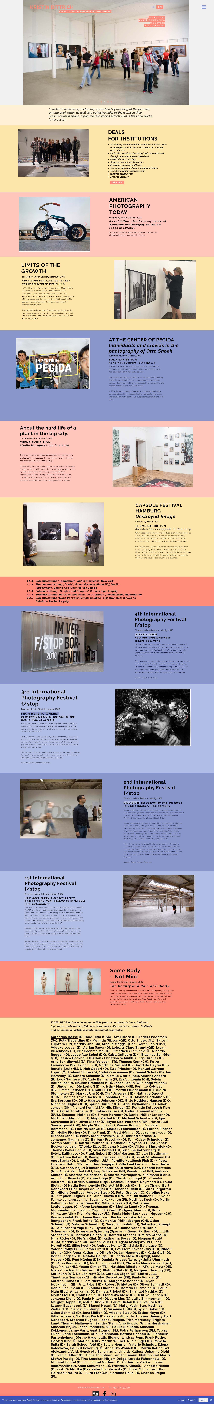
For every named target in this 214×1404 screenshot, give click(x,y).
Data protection (111, 1400)
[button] (204, 7)
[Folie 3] (107, 101)
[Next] (180, 50)
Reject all (191, 1400)
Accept (203, 1400)
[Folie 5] (111, 101)
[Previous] (32, 50)
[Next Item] (85, 224)
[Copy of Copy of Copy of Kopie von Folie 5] (104, 101)
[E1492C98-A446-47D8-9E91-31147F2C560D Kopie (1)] (96, 1394)
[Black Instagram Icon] (113, 1394)
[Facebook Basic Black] (104, 1394)
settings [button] (181, 1400)
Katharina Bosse (64, 1037)
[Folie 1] (101, 101)
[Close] (211, 1400)
